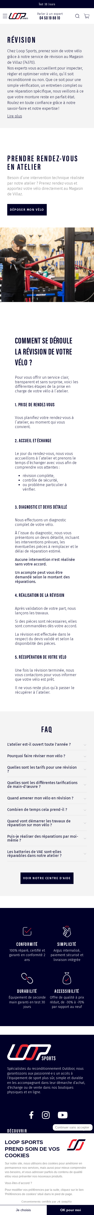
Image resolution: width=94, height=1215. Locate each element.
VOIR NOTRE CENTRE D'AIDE (47, 878)
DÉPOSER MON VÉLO (27, 209)
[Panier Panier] (86, 16)
